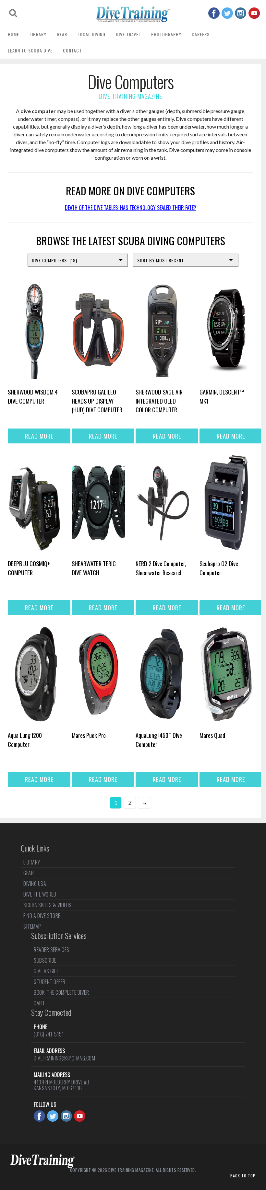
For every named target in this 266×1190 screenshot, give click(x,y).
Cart (39, 1003)
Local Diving (91, 34)
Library (38, 34)
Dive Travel (128, 34)
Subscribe (45, 960)
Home (13, 34)
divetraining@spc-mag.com (64, 1058)
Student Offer (50, 982)
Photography (166, 34)
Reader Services (51, 950)
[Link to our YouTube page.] (254, 13)
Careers (201, 34)
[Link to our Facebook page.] (214, 13)
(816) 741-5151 (49, 1034)
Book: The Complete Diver (61, 992)
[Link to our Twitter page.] (227, 13)
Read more (39, 435)
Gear (62, 34)
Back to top (243, 1175)
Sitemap (32, 926)
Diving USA (34, 883)
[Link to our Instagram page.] (240, 13)
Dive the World (39, 894)
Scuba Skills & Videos (47, 905)
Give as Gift (46, 971)
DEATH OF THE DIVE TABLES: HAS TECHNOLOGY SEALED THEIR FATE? (130, 208)
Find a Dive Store (41, 916)
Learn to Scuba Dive (30, 50)
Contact (72, 50)
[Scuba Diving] (133, 14)
